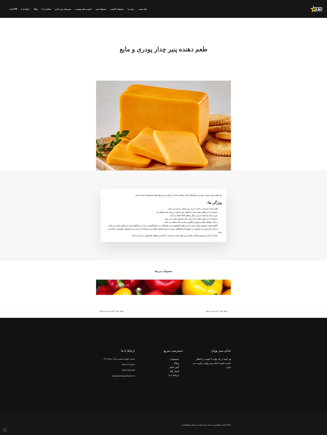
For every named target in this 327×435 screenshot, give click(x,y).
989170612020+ (128, 370)
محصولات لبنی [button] (101, 9)
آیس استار (174, 367)
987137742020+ (128, 365)
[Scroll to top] (5, 430)
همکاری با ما (46, 9)
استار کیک (174, 371)
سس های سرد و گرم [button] (63, 9)
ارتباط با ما (25, 9)
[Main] (163, 311)
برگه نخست (142, 9)
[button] (6, 9)
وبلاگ (35, 9)
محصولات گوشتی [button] (117, 9)
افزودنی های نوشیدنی (83, 9)
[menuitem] (142, 9)
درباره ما (131, 9)
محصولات (174, 359)
